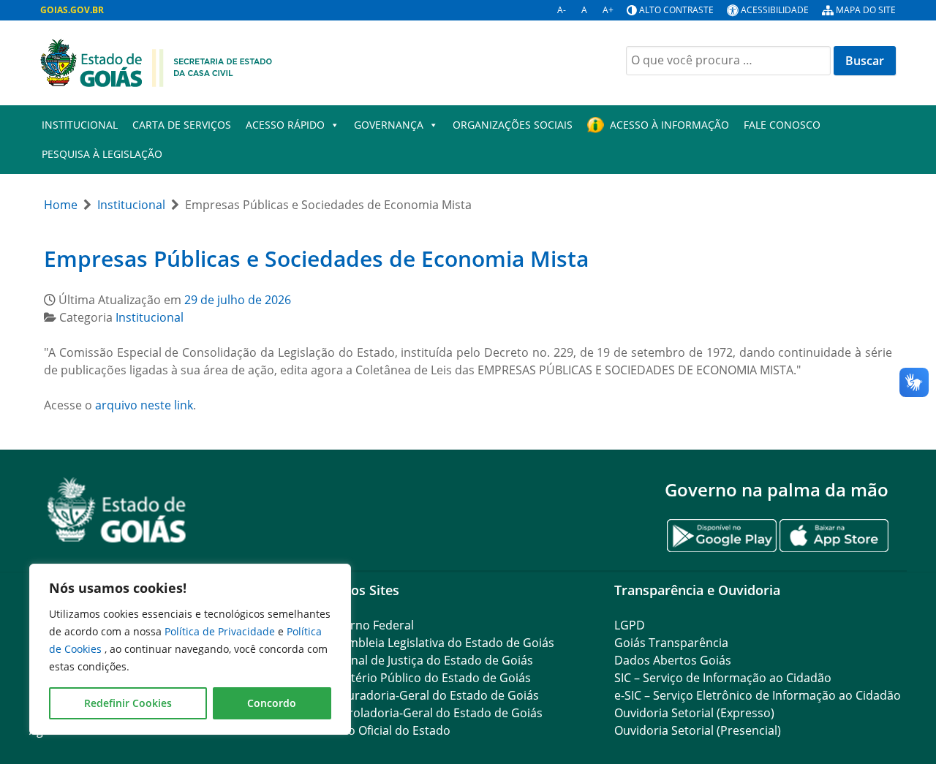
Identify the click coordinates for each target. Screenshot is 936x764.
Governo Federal (368, 625)
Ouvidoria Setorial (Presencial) (697, 730)
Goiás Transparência (671, 643)
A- (561, 10)
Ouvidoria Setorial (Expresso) (694, 713)
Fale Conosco (782, 125)
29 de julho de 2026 (237, 300)
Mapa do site (866, 10)
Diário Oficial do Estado (386, 730)
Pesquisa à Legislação (102, 154)
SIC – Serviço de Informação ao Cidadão (722, 678)
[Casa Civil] (156, 61)
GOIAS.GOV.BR (72, 10)
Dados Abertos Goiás (672, 660)
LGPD (629, 625)
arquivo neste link (144, 405)
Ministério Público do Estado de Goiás (426, 678)
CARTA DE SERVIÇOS (181, 125)
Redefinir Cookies (128, 703)
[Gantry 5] (117, 509)
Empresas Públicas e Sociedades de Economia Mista (316, 258)
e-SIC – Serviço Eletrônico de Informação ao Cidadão (757, 695)
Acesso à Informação (669, 125)
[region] (190, 649)
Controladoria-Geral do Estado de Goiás (432, 713)
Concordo (271, 703)
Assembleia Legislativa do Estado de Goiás (438, 643)
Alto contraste (676, 10)
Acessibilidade (775, 10)
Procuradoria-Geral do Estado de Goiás (430, 695)
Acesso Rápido (285, 125)
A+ (608, 10)
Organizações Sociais (513, 125)
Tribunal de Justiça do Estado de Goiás (427, 660)
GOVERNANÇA (388, 125)
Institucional (80, 125)
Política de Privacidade (221, 631)
